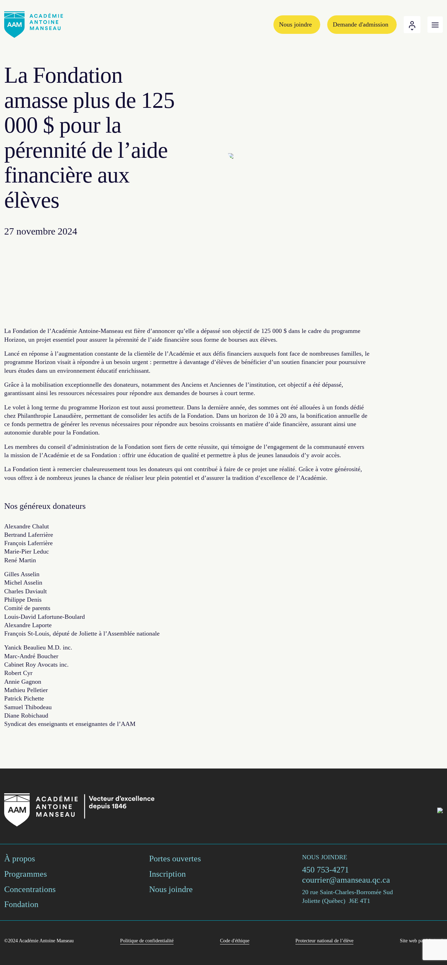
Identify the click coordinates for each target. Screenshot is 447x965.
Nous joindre (295, 24)
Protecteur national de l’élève (324, 940)
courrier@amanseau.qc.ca (346, 879)
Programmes (25, 873)
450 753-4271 (325, 869)
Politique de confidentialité (147, 940)
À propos (19, 858)
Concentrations (30, 889)
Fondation (21, 904)
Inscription (167, 873)
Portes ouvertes (175, 858)
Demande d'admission (360, 24)
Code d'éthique (234, 940)
